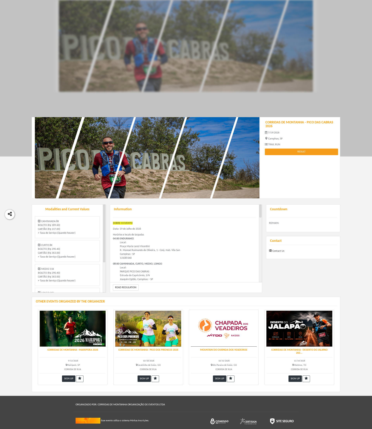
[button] (80, 378)
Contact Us (278, 251)
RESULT (301, 151)
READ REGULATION (125, 287)
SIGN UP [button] (68, 378)
